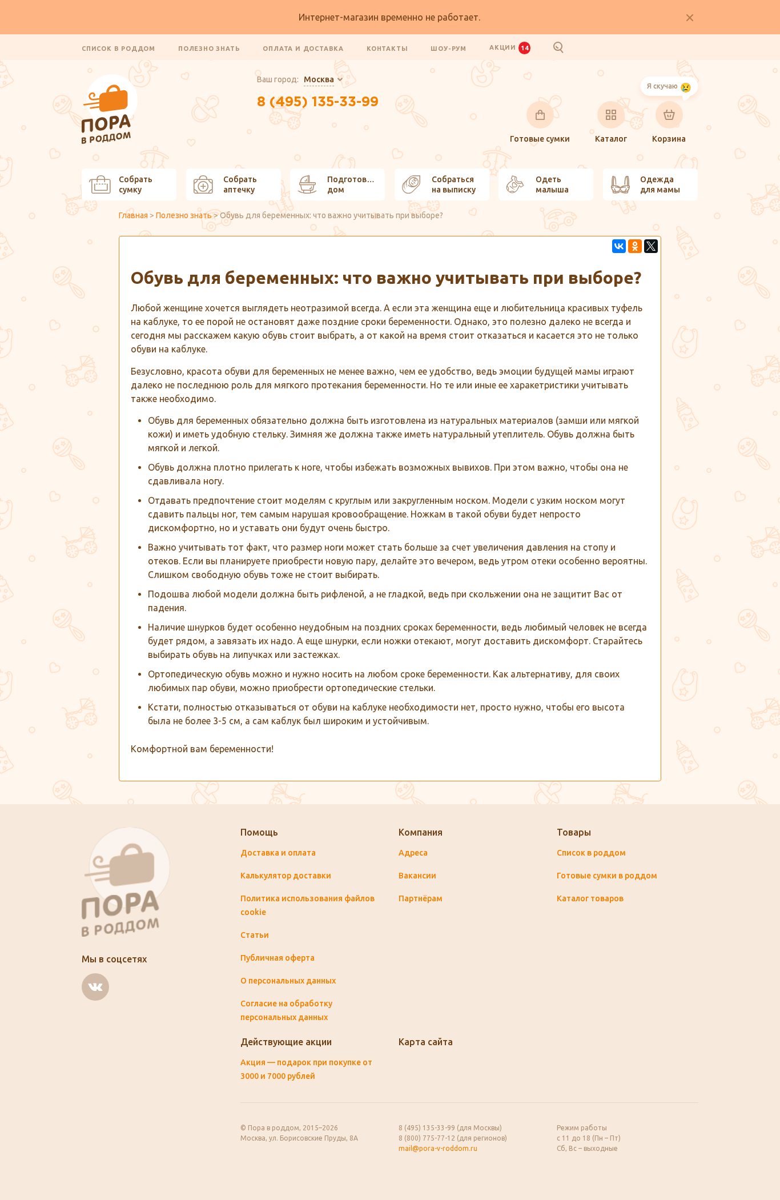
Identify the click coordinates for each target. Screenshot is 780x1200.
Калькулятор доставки (285, 875)
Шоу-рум (449, 48)
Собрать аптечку (240, 184)
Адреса (413, 852)
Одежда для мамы (660, 184)
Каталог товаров (590, 898)
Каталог (611, 138)
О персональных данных (288, 980)
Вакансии (417, 875)
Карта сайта (426, 1042)
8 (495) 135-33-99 (318, 102)
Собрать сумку (135, 184)
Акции (508, 47)
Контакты (387, 48)
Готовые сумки (540, 138)
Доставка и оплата (278, 852)
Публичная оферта (277, 957)
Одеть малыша (552, 184)
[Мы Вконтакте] (95, 987)
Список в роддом (118, 48)
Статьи (254, 935)
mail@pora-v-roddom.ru (438, 1148)
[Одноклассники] (635, 246)
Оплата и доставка (303, 48)
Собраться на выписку (454, 184)
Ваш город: (295, 79)
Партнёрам (421, 898)
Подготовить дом (354, 184)
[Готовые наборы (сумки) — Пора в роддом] (110, 80)
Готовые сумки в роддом (607, 875)
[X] (651, 246)
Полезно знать (209, 48)
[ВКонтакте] (619, 246)
